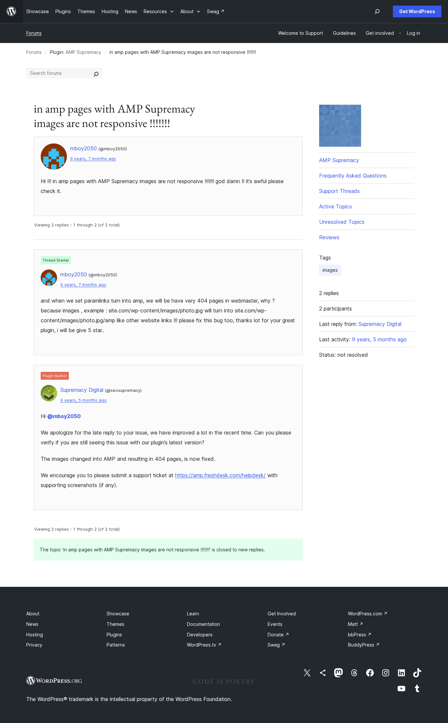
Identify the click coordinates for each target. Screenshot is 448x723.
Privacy (34, 645)
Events (275, 624)
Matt (355, 624)
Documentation (203, 624)
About (32, 613)
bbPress (360, 634)
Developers (200, 634)
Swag (276, 645)
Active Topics (335, 206)
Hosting (34, 634)
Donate (278, 634)
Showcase (118, 613)
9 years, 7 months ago (93, 158)
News (32, 624)
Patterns (116, 645)
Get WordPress (417, 11)
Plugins (114, 634)
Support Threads (339, 191)
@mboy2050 (64, 416)
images (330, 270)
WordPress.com (368, 613)
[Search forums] (96, 73)
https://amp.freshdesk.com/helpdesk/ (220, 475)
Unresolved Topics (341, 222)
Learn (193, 613)
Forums (34, 33)
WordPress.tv (204, 645)
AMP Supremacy (83, 52)
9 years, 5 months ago (83, 400)
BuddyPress (364, 645)
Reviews (329, 237)
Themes (115, 624)
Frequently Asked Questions (353, 175)
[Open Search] (377, 11)
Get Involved (282, 613)
